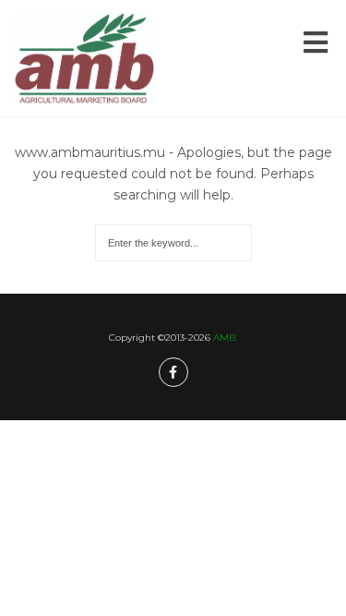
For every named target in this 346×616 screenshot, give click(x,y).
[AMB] (84, 58)
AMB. (225, 338)
